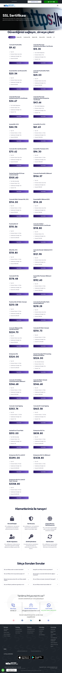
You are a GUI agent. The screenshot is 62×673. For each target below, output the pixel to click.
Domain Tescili (6, 632)
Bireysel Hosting (18, 629)
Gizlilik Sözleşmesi (54, 642)
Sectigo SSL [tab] (19, 37)
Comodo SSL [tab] (12, 37)
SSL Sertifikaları (42, 634)
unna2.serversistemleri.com (36, 651)
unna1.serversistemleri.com (22, 651)
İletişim (52, 646)
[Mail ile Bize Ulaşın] (48, 620)
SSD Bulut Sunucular (31, 629)
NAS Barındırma (30, 632)
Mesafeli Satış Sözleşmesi (53, 640)
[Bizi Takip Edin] (14, 620)
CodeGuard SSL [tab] (27, 37)
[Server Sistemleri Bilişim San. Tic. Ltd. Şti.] (9, 5)
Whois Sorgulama (7, 634)
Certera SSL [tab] (49, 37)
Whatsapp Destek (3, 672)
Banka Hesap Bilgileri (53, 632)
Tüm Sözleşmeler (54, 637)
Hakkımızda (53, 629)
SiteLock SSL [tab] (42, 37)
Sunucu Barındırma (30, 631)
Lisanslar (40, 632)
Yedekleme (41, 631)
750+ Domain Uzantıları (6, 630)
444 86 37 (15, 1)
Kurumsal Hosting (19, 631)
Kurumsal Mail (41, 629)
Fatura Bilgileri (53, 634)
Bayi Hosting (18, 632)
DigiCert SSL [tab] (34, 37)
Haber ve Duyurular (54, 644)
